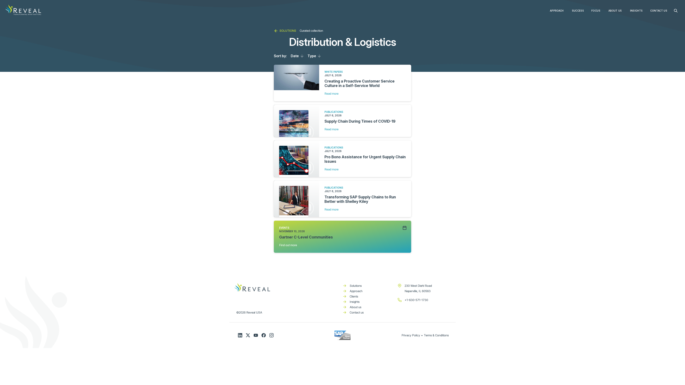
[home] (23, 10)
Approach (557, 10)
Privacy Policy (411, 335)
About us (355, 307)
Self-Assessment (560, 33)
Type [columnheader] (312, 56)
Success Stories (582, 18)
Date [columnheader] (295, 56)
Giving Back (615, 18)
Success (578, 10)
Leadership (615, 25)
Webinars (636, 47)
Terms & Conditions (436, 335)
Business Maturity (561, 25)
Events (634, 33)
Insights (636, 10)
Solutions (356, 286)
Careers (613, 33)
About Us (615, 10)
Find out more (288, 245)
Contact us (357, 312)
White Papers (638, 54)
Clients (354, 296)
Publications (638, 40)
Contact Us (658, 10)
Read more (331, 93)
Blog (633, 25)
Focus (595, 10)
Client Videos (580, 25)
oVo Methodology (561, 18)
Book (633, 18)
